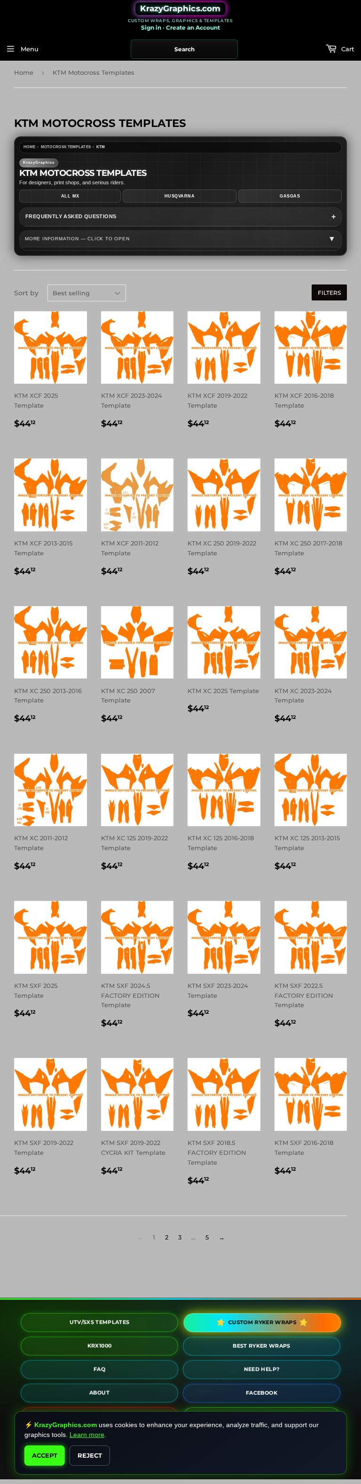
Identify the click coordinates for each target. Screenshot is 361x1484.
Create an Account (193, 27)
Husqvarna (180, 196)
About (99, 1391)
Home (23, 72)
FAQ (99, 1368)
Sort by (26, 293)
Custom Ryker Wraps (261, 1322)
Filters (329, 292)
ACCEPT (44, 1455)
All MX (70, 196)
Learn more (87, 1434)
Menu (29, 49)
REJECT (90, 1455)
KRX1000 (99, 1344)
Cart (346, 49)
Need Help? (262, 1367)
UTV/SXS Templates (100, 1321)
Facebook (261, 1391)
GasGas (290, 196)
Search (184, 49)
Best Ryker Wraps (261, 1344)
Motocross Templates (66, 147)
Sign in (151, 27)
